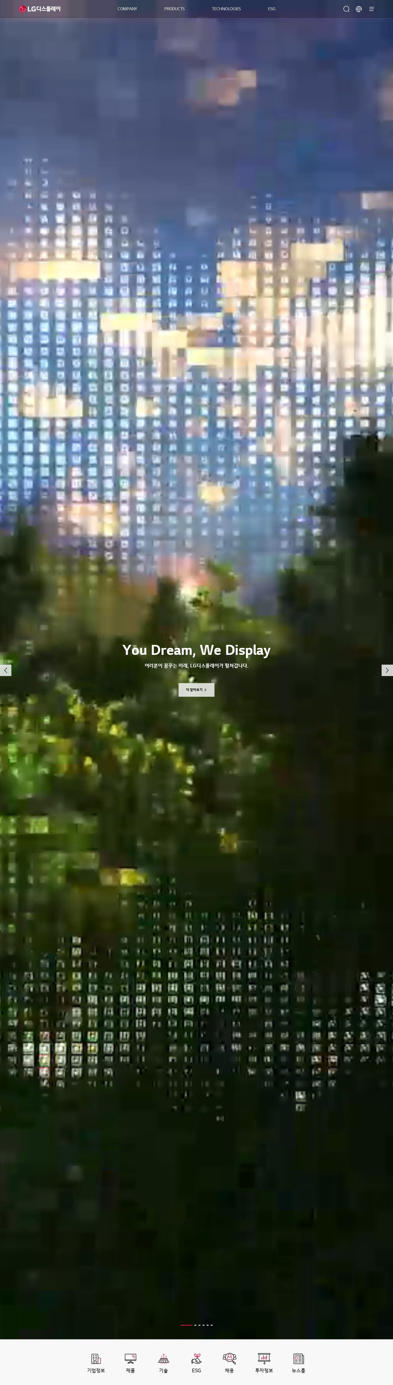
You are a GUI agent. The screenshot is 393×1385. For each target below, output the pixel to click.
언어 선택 (359, 9)
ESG (271, 9)
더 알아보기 (194, 690)
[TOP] (376, 1298)
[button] (5, 670)
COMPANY (127, 9)
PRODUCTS (174, 9)
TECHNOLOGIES (226, 9)
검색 (346, 9)
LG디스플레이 (39, 9)
